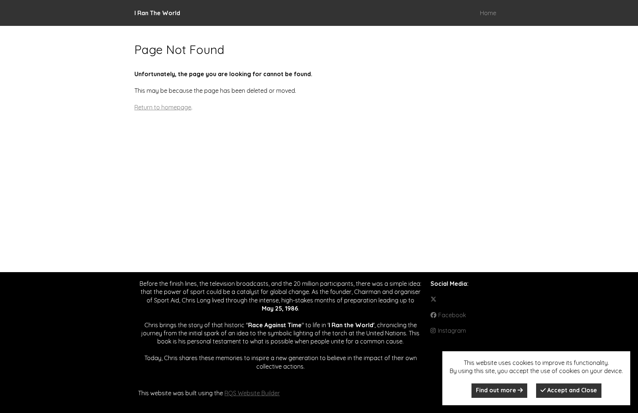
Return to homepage (162, 107)
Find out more (497, 390)
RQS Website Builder (252, 393)
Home (488, 13)
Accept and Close (571, 390)
